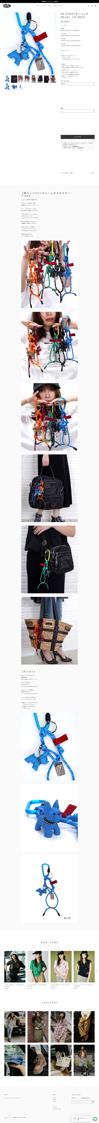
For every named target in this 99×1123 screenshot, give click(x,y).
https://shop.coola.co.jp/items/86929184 (70, 40)
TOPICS (54, 5)
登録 (93, 1101)
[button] (96, 970)
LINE (73, 173)
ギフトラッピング (65, 81)
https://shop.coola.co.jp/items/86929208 (71, 45)
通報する (93, 173)
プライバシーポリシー (8, 1117)
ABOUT (49, 5)
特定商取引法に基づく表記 (17, 1117)
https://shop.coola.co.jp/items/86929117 (70, 30)
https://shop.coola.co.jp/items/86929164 (70, 35)
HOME (37, 5)
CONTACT (60, 5)
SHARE (68, 173)
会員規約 (24, 1117)
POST (63, 173)
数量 (62, 108)
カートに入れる (77, 136)
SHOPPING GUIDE (57, 1109)
